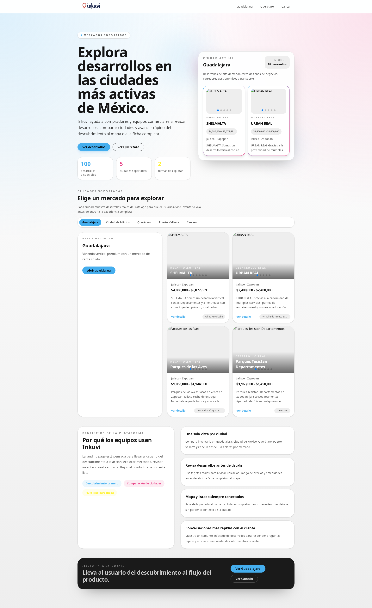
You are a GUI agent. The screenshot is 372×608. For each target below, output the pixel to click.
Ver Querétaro (128, 147)
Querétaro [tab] (144, 222)
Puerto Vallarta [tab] (169, 222)
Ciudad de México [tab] (118, 222)
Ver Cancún (244, 579)
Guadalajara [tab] (90, 222)
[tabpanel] (186, 324)
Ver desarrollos (93, 147)
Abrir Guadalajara (99, 270)
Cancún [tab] (192, 222)
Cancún (286, 6)
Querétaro (267, 6)
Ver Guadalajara (248, 569)
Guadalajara (245, 6)
